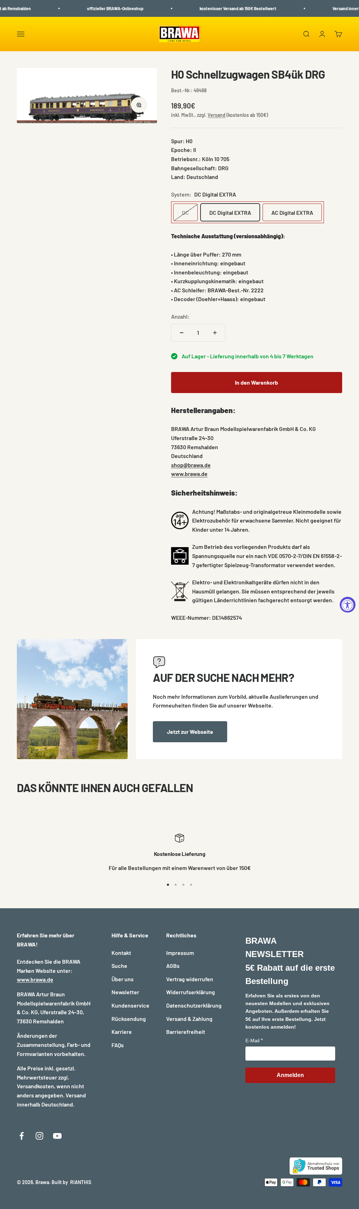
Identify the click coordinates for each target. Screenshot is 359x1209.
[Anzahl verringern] (181, 332)
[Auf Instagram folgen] (39, 1136)
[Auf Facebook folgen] (21, 1136)
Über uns (122, 979)
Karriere (121, 1031)
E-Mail (252, 1040)
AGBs (173, 965)
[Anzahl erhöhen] (215, 332)
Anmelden (290, 1075)
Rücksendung (128, 1018)
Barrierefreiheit (185, 1031)
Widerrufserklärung (190, 992)
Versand (216, 115)
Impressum (180, 952)
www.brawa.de (189, 473)
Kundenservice (130, 1005)
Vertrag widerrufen (189, 979)
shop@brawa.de (191, 464)
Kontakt (121, 952)
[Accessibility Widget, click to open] (347, 604)
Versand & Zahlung (189, 1018)
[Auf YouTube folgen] (57, 1136)
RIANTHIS (80, 1182)
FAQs (117, 1045)
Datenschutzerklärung (194, 1005)
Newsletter (125, 992)
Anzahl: (180, 316)
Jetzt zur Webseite (190, 731)
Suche (119, 965)
